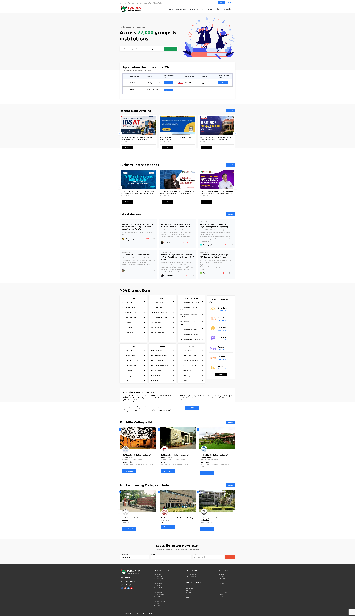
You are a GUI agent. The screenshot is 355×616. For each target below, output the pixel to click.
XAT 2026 (221, 576)
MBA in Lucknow (158, 583)
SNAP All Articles (185, 370)
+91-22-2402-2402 (129, 581)
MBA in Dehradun (158, 605)
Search (171, 49)
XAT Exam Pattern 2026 (129, 365)
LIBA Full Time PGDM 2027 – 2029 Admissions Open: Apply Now (161, 397)
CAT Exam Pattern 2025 (129, 317)
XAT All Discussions (128, 381)
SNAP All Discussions (186, 381)
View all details (128, 471)
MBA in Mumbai (158, 576)
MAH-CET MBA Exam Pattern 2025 (189, 323)
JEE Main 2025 (223, 592)
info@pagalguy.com (130, 585)
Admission (124, 467)
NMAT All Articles (156, 370)
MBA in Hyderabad (159, 590)
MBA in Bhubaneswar (159, 601)
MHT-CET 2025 (223, 590)
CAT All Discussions (128, 332)
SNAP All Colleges (186, 376)
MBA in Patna (157, 603)
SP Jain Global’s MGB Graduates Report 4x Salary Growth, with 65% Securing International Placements (133, 409)
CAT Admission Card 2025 (130, 312)
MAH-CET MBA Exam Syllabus (189, 302)
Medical (188, 590)
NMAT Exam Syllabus (157, 350)
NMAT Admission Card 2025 (160, 360)
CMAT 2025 (222, 578)
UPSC (187, 597)
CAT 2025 (221, 574)
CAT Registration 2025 (129, 307)
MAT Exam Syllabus (157, 302)
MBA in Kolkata (158, 599)
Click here (221, 310)
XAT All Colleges (127, 376)
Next (235, 133)
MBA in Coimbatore (159, 592)
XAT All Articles (127, 370)
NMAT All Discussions (158, 381)
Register (230, 2)
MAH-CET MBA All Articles (188, 329)
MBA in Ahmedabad (159, 594)
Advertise (131, 3)
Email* (195, 554)
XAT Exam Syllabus (128, 350)
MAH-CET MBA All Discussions (190, 339)
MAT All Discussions (157, 332)
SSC (187, 595)
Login (222, 2)
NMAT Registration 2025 (159, 355)
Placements (143, 467)
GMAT (220, 585)
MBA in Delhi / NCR (159, 574)
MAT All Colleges (156, 327)
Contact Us (147, 3)
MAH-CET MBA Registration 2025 (189, 308)
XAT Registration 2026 (129, 355)
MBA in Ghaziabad (159, 581)
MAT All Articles (156, 322)
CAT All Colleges (127, 327)
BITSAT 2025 (222, 599)
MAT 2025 (221, 583)
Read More (128, 147)
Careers (139, 3)
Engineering (189, 588)
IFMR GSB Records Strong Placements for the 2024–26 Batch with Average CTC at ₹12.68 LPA (161, 409)
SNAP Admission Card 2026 (189, 360)
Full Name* (154, 554)
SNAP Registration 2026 (188, 355)
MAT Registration (156, 307)
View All (230, 110)
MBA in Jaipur (157, 585)
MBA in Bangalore (158, 578)
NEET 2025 (222, 594)
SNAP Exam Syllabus (186, 350)
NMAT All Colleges (157, 376)
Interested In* (124, 554)
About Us (123, 3)
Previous (120, 133)
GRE (220, 587)
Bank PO (188, 592)
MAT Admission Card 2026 (159, 312)
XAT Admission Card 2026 (130, 360)
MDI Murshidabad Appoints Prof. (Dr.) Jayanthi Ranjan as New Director (219, 397)
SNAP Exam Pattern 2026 (188, 365)
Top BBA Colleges (191, 576)
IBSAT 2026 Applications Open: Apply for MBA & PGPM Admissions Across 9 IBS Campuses (190, 398)
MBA (187, 586)
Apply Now (168, 82)
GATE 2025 (222, 596)
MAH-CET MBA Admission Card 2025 (188, 316)
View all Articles (192, 408)
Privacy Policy (157, 3)
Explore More (221, 374)
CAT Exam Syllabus (128, 302)
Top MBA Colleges (191, 574)
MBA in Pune (157, 596)
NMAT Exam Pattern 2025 (159, 365)
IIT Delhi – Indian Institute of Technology (177, 518)
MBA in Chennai (158, 587)
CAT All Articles (127, 322)
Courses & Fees (133, 467)
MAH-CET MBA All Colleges (189, 334)
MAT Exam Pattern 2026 (159, 317)
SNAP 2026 (222, 581)
